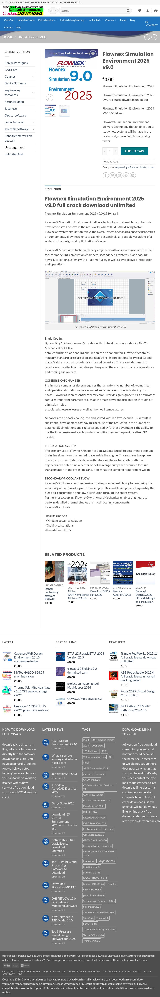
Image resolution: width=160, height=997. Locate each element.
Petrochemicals (46, 20)
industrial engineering (72, 20)
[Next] (93, 76)
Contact (8, 27)
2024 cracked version (103, 739)
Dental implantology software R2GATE (52, 594)
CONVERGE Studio (93, 794)
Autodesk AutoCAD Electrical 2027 (64, 788)
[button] (147, 10)
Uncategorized (32, 37)
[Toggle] (33, 76)
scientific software (17, 129)
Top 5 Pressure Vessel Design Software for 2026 (64, 935)
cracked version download (96, 800)
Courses (109, 20)
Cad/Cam (9, 20)
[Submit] (128, 10)
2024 (86, 739)
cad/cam (100, 774)
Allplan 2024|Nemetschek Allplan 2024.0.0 (78, 595)
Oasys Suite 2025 (63, 803)
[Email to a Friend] (119, 175)
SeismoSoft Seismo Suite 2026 (99, 912)
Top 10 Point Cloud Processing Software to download (64, 867)
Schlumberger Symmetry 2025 (99, 901)
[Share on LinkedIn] (133, 175)
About (123, 20)
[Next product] (147, 37)
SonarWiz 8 (103, 918)
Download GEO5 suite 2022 (100, 593)
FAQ (18, 27)
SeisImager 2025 (92, 906)
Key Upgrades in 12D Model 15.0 (62, 918)
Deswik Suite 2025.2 (94, 806)
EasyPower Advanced (94, 817)
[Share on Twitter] (113, 175)
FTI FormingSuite (92, 829)
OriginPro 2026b (92, 889)
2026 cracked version (94, 757)
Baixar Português (16, 63)
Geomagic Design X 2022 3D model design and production (145, 596)
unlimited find (14, 154)
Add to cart (135, 151)
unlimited (94, 20)
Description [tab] (53, 189)
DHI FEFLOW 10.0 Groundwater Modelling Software (65, 902)
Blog (132, 20)
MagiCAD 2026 (107, 861)
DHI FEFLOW (90, 812)
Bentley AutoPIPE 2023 (122, 593)
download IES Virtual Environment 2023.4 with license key (64, 821)
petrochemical (14, 122)
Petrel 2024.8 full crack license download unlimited (63, 845)
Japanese (11, 108)
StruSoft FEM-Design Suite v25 (99, 929)
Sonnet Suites (90, 923)
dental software (26, 20)
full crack (108, 829)
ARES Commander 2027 (95, 768)
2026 (104, 751)
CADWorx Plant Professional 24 (98, 787)
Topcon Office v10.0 (93, 935)
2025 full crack (91, 751)
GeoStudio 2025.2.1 (93, 834)
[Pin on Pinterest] (126, 175)
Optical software (16, 115)
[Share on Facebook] (106, 175)
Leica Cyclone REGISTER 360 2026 (98, 853)
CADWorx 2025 (91, 779)
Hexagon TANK (91, 846)
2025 (86, 745)
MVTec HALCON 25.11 (95, 878)
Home (7, 37)
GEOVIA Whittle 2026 (95, 840)
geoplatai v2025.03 (64, 773)
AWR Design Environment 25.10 (64, 742)
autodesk (88, 774)
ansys (86, 762)
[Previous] (50, 76)
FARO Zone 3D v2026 (94, 823)
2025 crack (98, 745)
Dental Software (15, 83)
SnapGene (88, 918)
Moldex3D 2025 (91, 866)
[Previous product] (154, 37)
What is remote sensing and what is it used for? (64, 759)
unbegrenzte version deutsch (18, 138)
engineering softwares (12, 92)
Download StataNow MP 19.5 (64, 885)
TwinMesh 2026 (91, 940)
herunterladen (14, 101)
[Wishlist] (139, 10)
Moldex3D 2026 (91, 872)
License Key (89, 861)
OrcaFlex (111, 884)
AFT (111, 757)
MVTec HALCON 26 (93, 884)
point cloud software (93, 895)
